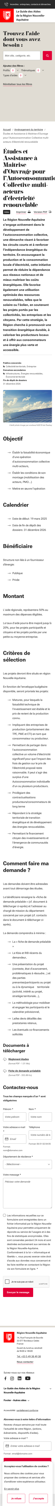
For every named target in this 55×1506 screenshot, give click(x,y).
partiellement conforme (27, 1410)
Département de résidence (18, 1156)
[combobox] (21, 55)
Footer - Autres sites (15, 1400)
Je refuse (18, 1499)
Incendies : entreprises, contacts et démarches (30, 4)
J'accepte (40, 1499)
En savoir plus (11, 1488)
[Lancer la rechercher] (47, 55)
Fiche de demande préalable (24, 1070)
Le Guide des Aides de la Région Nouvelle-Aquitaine (22, 1390)
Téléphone (34, 1127)
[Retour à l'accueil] (9, 1337)
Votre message (12, 1174)
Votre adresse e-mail (14, 1129)
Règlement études (18, 1059)
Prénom (8, 1109)
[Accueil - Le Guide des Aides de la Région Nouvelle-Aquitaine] (7, 15)
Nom (32, 1109)
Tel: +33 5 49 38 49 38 (29, 1356)
